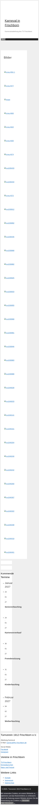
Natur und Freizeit (7, 767)
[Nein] (14, 803)
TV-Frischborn (6, 762)
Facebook (4, 749)
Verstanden (25, 800)
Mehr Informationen (7, 803)
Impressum (9, 780)
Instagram (4, 752)
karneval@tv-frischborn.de (16, 743)
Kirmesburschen (7, 765)
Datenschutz (9, 783)
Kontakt (7, 778)
